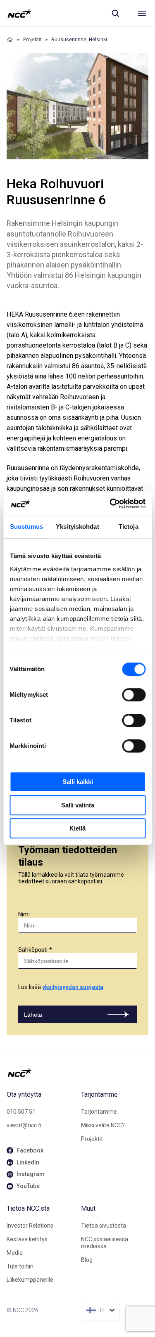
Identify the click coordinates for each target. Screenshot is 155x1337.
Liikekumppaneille (30, 1279)
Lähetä (33, 1014)
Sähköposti (33, 950)
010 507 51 (21, 1111)
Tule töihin (20, 1266)
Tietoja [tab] (128, 526)
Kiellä (77, 828)
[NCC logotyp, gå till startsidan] (19, 13)
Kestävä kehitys (27, 1239)
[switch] (133, 694)
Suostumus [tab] (26, 526)
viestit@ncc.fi (24, 1125)
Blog (87, 1260)
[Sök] (115, 13)
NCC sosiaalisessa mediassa (104, 1242)
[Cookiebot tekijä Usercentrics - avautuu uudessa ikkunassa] (110, 503)
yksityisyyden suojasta (72, 987)
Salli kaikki (77, 781)
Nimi (24, 914)
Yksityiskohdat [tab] (77, 526)
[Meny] (142, 13)
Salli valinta (77, 805)
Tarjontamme (99, 1111)
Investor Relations (30, 1225)
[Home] (10, 39)
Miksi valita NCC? (103, 1125)
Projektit (32, 40)
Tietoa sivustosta (103, 1225)
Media (15, 1252)
